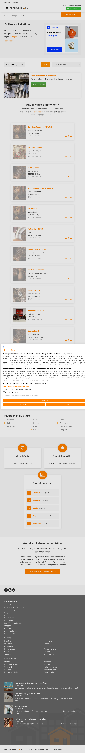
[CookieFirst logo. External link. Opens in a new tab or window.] (3, 347)
